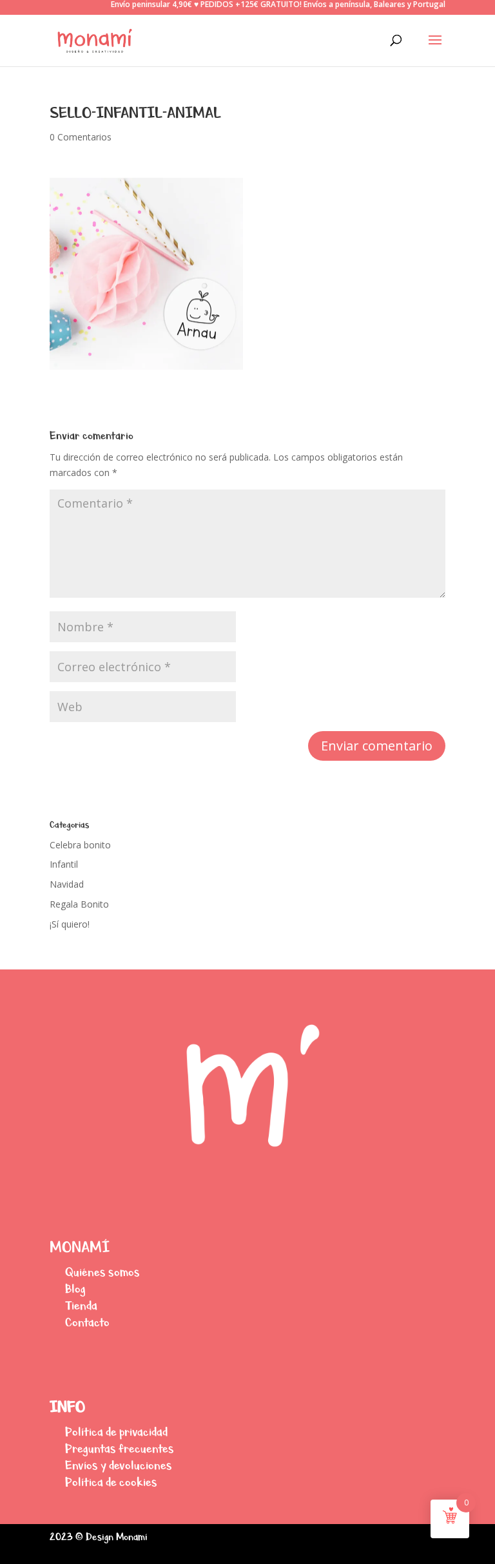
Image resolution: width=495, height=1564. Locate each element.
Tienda (81, 1305)
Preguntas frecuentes (119, 1448)
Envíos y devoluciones (118, 1465)
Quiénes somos (102, 1272)
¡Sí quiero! (70, 924)
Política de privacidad (116, 1432)
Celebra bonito (80, 845)
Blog (75, 1289)
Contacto (87, 1322)
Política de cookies (111, 1482)
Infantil (64, 864)
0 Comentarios (81, 137)
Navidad (67, 884)
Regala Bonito (79, 904)
